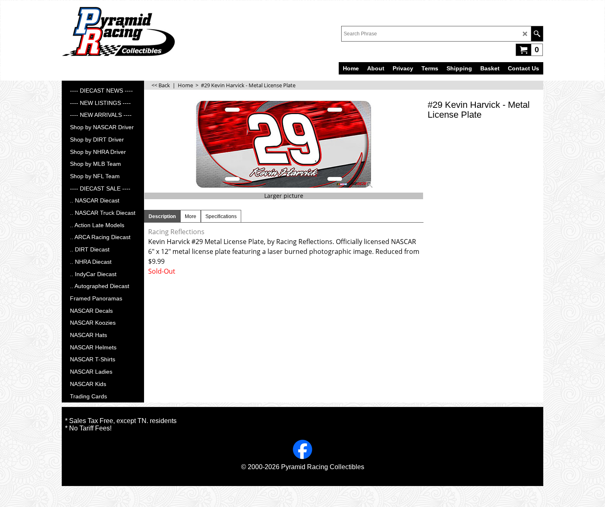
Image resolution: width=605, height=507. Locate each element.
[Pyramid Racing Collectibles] (118, 31)
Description (162, 216)
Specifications (221, 216)
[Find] (537, 33)
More (190, 216)
